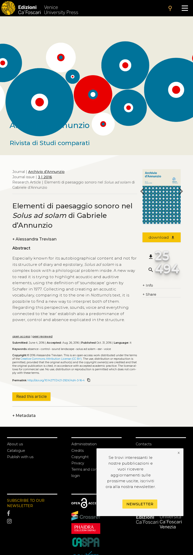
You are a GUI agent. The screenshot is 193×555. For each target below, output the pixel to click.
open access (21, 336)
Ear (100, 349)
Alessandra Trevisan (34, 239)
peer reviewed (42, 336)
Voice (107, 349)
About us (15, 444)
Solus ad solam (85, 349)
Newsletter (139, 504)
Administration (84, 444)
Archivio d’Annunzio (46, 171)
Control (45, 349)
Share (149, 294)
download (162, 237)
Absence (33, 349)
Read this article (31, 396)
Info (147, 285)
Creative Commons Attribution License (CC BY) (51, 358)
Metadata (24, 415)
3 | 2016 (45, 177)
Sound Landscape (63, 349)
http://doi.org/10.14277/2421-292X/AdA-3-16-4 (56, 380)
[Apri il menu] (185, 8)
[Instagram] (32, 521)
